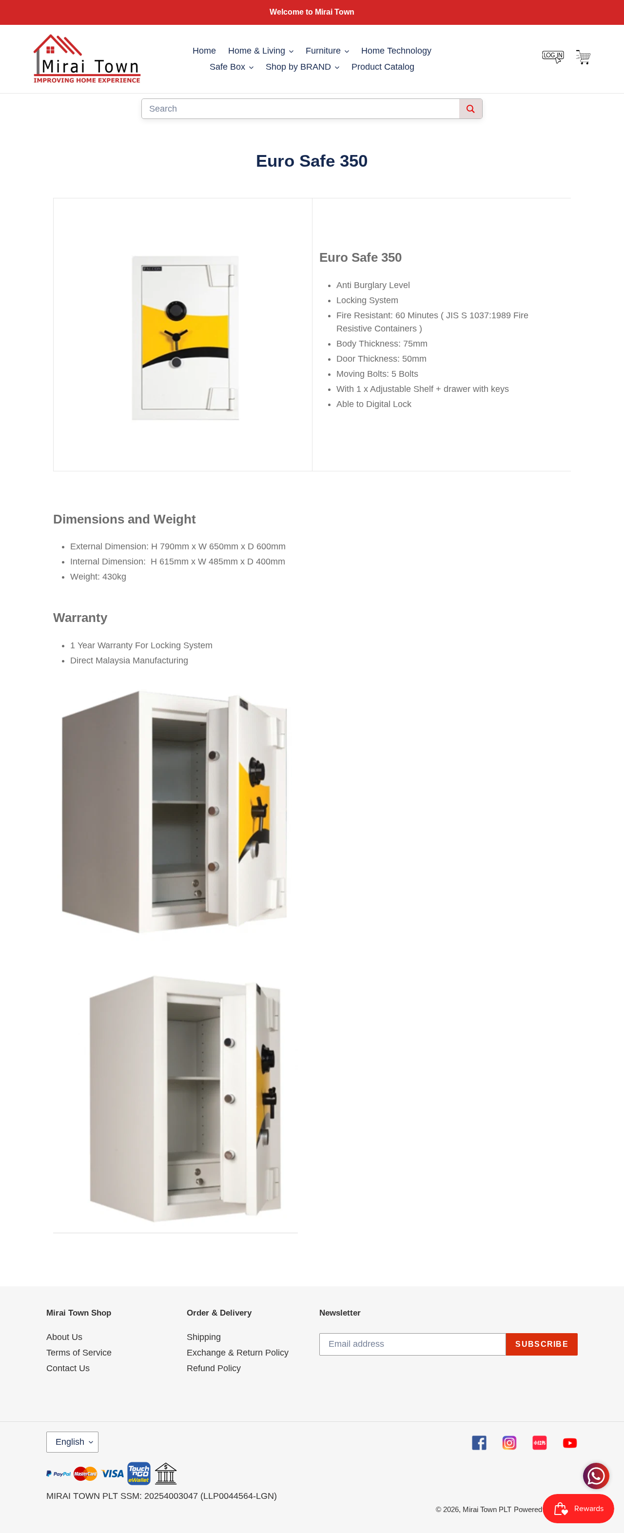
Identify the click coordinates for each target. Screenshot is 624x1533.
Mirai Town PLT (487, 1509)
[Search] (470, 108)
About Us (64, 1337)
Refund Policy (214, 1368)
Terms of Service (79, 1353)
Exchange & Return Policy (238, 1353)
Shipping (204, 1337)
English (70, 1442)
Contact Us (68, 1368)
